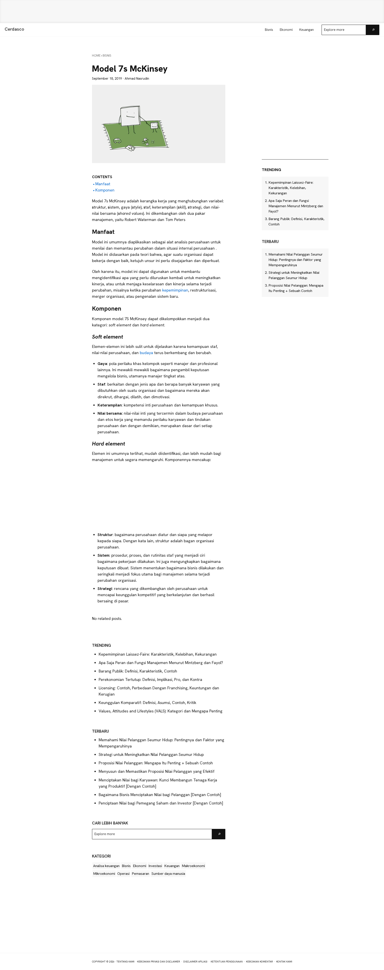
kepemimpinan (175, 290)
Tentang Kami (125, 961)
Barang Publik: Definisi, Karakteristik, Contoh (138, 671)
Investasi (155, 866)
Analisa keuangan (106, 866)
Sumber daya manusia (168, 873)
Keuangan (172, 866)
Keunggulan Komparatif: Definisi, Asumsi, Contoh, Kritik (147, 702)
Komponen (104, 190)
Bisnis (126, 866)
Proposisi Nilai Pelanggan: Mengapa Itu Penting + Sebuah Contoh (156, 762)
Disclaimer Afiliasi (195, 961)
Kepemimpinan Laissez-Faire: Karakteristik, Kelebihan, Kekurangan (158, 654)
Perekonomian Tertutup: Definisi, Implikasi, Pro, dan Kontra (150, 679)
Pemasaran (140, 873)
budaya (147, 352)
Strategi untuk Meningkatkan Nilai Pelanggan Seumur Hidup (151, 754)
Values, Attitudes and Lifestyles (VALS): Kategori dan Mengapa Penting (160, 711)
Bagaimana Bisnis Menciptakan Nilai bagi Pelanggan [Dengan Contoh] (160, 794)
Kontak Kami (284, 961)
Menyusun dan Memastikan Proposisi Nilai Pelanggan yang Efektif (156, 771)
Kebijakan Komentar (259, 961)
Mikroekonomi (104, 873)
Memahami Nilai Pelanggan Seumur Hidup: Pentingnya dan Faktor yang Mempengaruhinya (295, 259)
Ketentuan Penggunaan (227, 961)
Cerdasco (14, 29)
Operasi (123, 873)
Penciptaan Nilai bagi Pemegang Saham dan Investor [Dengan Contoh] (161, 803)
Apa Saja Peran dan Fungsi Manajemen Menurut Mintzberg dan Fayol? (161, 662)
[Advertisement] (192, 12)
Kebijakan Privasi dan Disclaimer (158, 961)
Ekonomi (139, 866)
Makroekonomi (193, 866)
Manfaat (102, 183)
